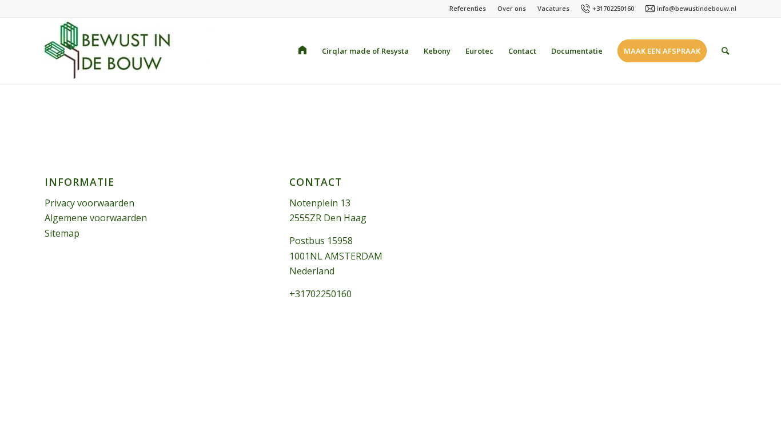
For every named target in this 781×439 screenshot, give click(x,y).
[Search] (725, 51)
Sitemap (62, 233)
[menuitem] (302, 51)
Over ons (511, 8)
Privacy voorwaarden (89, 203)
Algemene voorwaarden (96, 217)
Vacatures (553, 8)
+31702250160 (613, 8)
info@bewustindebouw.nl (696, 8)
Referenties (467, 8)
